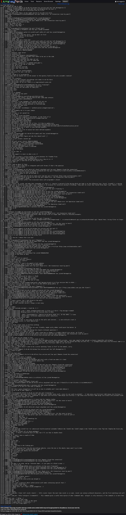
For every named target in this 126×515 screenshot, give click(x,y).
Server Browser (48, 1)
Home (26, 1)
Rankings (58, 1)
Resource (39, 1)
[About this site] (27, 514)
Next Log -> (122, 4)
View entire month (6, 506)
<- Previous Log (5, 4)
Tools (32, 1)
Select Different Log (63, 4)
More (65, 1)
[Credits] (35, 514)
